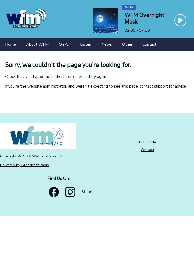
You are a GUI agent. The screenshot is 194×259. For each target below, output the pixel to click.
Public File (147, 142)
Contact (147, 149)
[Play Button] (180, 20)
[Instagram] (70, 192)
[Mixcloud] (86, 192)
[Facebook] (53, 192)
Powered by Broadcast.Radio (24, 164)
